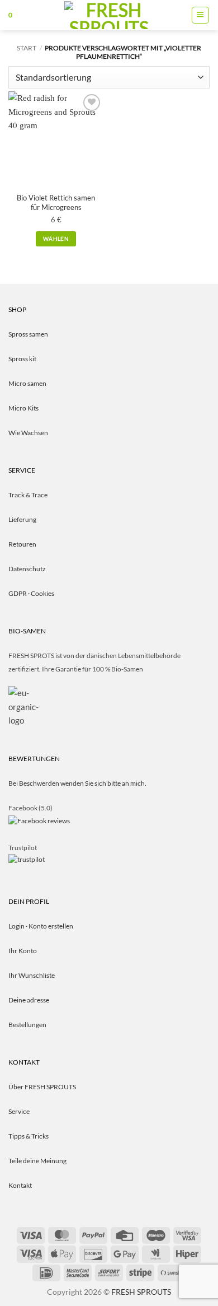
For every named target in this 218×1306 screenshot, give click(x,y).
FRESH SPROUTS (141, 1291)
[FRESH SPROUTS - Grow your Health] (109, 15)
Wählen (56, 238)
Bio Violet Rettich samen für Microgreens (56, 202)
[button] (10, 15)
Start (26, 48)
